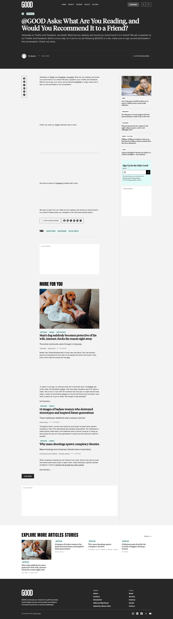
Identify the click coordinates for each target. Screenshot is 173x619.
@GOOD (78, 82)
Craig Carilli (44, 422)
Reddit (90, 387)
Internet (125, 123)
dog (68, 357)
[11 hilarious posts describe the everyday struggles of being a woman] (136, 546)
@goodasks (62, 231)
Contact (96, 597)
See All (147, 536)
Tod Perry (43, 348)
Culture (95, 4)
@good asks (51, 231)
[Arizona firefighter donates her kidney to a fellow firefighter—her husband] (136, 151)
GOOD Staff (52, 348)
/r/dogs (62, 389)
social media (74, 231)
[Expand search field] (143, 4)
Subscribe (133, 4)
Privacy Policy (136, 178)
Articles (30, 14)
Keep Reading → (45, 401)
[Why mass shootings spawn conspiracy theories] (103, 545)
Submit (149, 172)
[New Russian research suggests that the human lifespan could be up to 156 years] (136, 113)
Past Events (61, 332)
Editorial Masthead (100, 603)
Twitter (52, 77)
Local (124, 149)
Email (125, 168)
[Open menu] (148, 4)
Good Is (33, 56)
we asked (70, 77)
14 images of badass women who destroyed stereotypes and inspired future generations (67, 410)
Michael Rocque (64, 453)
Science (79, 4)
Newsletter (97, 600)
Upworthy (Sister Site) (102, 606)
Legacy (51, 332)
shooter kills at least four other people (70, 465)
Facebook (62, 77)
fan (86, 82)
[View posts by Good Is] (24, 56)
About (95, 593)
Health (87, 4)
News (64, 4)
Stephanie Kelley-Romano (48, 453)
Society (71, 4)
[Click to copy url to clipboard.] (24, 95)
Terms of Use (126, 178)
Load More (28, 476)
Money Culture (127, 136)
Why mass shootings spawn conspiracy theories (69, 444)
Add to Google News (142, 56)
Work (123, 98)
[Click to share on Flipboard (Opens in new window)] (24, 88)
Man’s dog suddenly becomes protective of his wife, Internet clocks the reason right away (68, 337)
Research (125, 111)
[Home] (23, 14)
